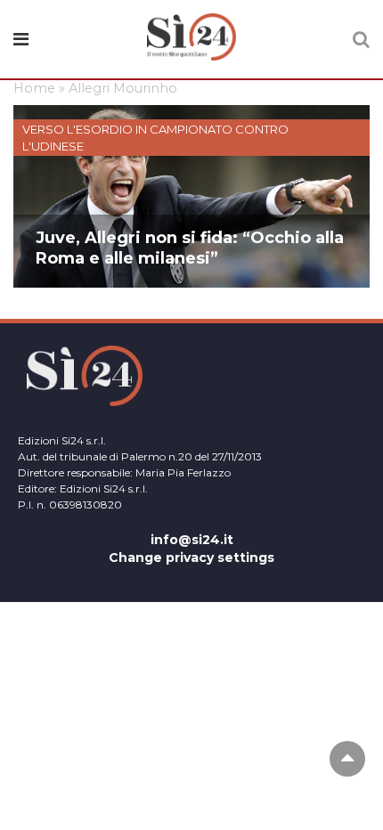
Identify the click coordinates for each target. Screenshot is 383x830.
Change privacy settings (191, 557)
